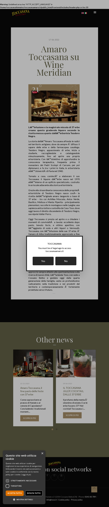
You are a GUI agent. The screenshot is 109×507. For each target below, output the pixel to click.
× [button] (42, 453)
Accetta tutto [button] (15, 493)
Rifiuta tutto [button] (34, 493)
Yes (43, 261)
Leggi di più (26, 474)
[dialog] (24, 477)
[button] (24, 499)
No (66, 261)
